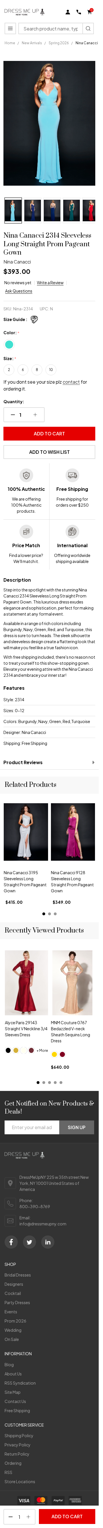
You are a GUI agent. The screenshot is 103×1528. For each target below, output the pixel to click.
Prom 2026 (15, 1320)
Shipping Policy (19, 1435)
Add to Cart (49, 433)
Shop (10, 1264)
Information (18, 1353)
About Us (13, 1373)
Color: (11, 333)
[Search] (88, 28)
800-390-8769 (34, 1206)
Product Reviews (23, 762)
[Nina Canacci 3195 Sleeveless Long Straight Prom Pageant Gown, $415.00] (26, 832)
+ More (42, 1050)
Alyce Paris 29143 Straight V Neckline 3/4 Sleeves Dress (26, 1028)
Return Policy (17, 1453)
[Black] (8, 1050)
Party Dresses (17, 1302)
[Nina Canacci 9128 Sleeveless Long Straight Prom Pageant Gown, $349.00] (73, 832)
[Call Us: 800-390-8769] (78, 12)
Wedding (13, 1330)
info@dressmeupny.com (42, 1223)
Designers (14, 1284)
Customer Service (24, 1424)
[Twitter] (29, 1242)
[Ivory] (23, 1050)
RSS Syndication (20, 1382)
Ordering (13, 1463)
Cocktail (13, 1293)
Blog (9, 1364)
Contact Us (15, 1401)
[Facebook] (11, 1242)
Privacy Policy (18, 1444)
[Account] (67, 12)
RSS (8, 1472)
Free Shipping (17, 1410)
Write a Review (50, 282)
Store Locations (20, 1481)
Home (10, 43)
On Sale (12, 1339)
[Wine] (31, 1050)
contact (71, 382)
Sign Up (77, 1127)
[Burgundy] (62, 1054)
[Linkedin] (47, 1242)
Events (11, 1311)
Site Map (13, 1392)
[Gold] (16, 1050)
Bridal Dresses (18, 1274)
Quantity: (13, 401)
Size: (10, 359)
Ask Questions (18, 290)
